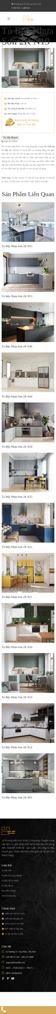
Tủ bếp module (18, 177)
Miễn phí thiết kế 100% (15, 913)
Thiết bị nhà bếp (41, 181)
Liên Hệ (26, 8)
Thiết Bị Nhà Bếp (9, 895)
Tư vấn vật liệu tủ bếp (14, 933)
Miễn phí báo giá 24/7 (14, 918)
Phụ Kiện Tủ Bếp (9, 890)
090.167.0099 (10, 141)
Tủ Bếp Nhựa (7, 885)
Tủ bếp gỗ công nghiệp (35, 177)
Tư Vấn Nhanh (10, 137)
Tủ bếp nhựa (14, 181)
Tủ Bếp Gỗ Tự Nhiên (10, 880)
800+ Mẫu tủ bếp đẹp (13, 928)
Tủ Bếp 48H (7, 870)
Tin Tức (16, 8)
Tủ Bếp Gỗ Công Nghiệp (12, 875)
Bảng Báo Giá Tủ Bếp (27, 113)
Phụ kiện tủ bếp (27, 181)
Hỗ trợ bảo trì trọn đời (14, 923)
